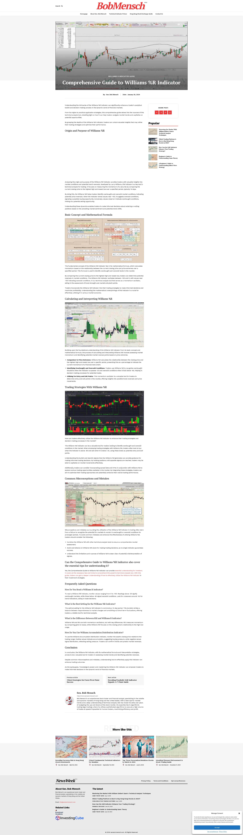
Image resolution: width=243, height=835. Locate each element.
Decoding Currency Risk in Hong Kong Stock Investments (69, 761)
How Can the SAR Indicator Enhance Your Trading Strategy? (168, 149)
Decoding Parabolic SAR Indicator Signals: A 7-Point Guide (122, 681)
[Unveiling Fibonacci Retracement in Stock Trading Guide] (172, 747)
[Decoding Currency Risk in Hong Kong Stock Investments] (71, 747)
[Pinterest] (165, 112)
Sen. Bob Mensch (112, 94)
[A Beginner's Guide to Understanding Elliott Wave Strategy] (152, 165)
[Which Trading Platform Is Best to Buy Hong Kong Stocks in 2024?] (152, 141)
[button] (239, 813)
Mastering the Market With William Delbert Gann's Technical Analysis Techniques (168, 132)
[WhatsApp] (170, 112)
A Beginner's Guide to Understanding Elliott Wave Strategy (168, 165)
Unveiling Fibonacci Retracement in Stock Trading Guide (169, 761)
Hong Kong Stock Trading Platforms (103, 801)
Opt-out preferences (212, 831)
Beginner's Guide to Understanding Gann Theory (168, 157)
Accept (217, 827)
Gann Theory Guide (98, 796)
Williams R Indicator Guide (121, 76)
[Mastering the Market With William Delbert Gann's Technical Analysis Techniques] (152, 132)
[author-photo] (56, 765)
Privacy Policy (223, 831)
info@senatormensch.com (67, 802)
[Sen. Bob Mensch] (69, 701)
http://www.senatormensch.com (87, 696)
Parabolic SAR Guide (98, 806)
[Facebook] (157, 112)
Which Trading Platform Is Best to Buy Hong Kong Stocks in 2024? (167, 141)
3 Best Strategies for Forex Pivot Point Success (83, 681)
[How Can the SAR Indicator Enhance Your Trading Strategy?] (152, 149)
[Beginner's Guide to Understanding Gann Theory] (152, 157)
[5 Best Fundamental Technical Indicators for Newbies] (105, 747)
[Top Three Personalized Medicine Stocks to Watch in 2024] (138, 747)
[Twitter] (161, 112)
